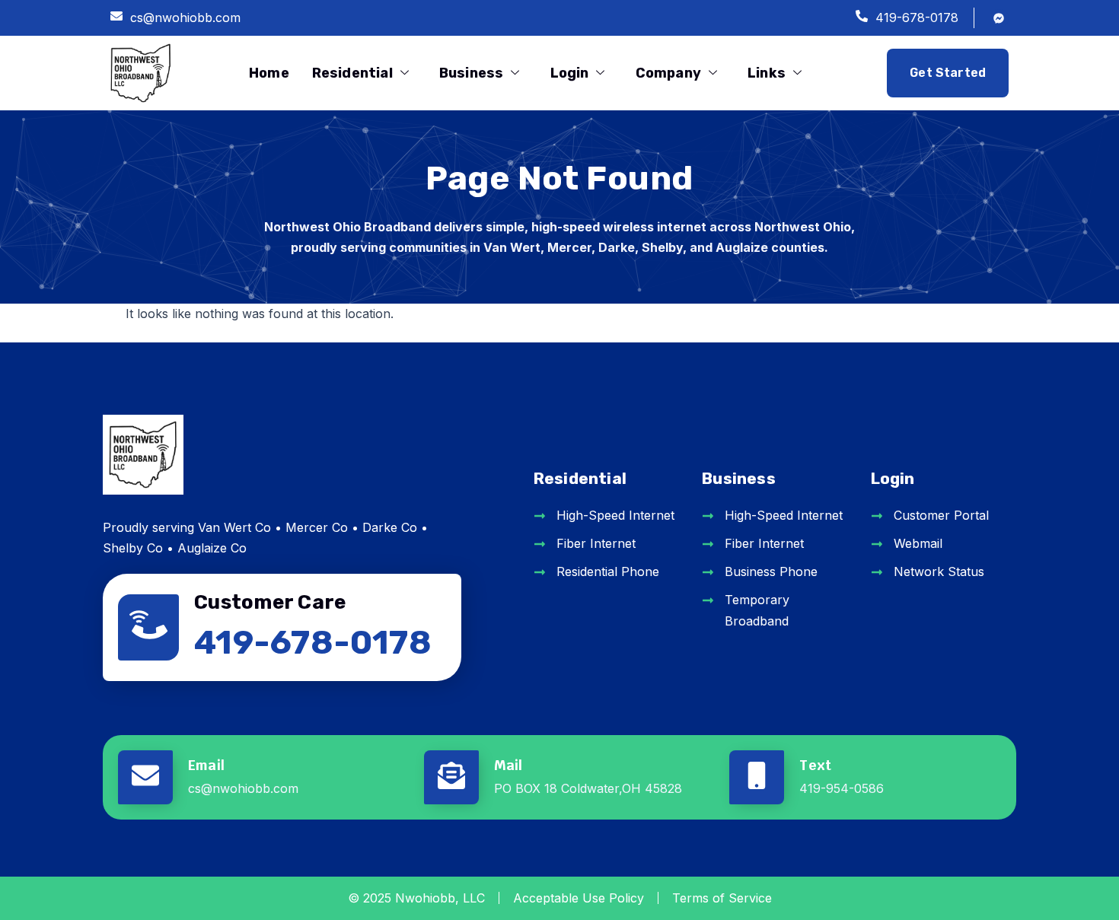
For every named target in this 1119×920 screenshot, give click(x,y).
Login (569, 73)
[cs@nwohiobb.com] (116, 18)
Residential (352, 73)
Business (471, 73)
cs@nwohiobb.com (185, 17)
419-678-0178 (916, 17)
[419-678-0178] (862, 18)
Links (767, 73)
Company (668, 73)
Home (269, 73)
